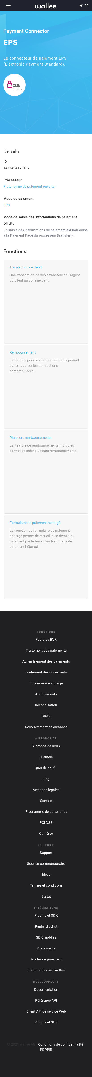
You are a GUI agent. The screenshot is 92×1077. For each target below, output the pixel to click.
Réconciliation (46, 705)
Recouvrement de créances (46, 727)
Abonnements (46, 694)
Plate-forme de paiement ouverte (28, 186)
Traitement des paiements (46, 650)
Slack (46, 716)
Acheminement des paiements (46, 661)
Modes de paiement (46, 959)
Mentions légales (46, 790)
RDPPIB (46, 1050)
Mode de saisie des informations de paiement (40, 217)
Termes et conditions (46, 885)
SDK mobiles (46, 937)
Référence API (46, 1000)
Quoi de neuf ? (46, 768)
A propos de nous (46, 746)
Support (46, 852)
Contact (46, 801)
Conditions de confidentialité (60, 1044)
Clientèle (46, 757)
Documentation (46, 989)
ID (5, 161)
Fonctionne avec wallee (46, 970)
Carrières (46, 833)
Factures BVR (46, 639)
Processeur (12, 180)
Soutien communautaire (46, 863)
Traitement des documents (46, 672)
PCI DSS (46, 822)
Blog (46, 779)
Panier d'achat (46, 926)
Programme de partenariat (46, 811)
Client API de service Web (46, 1011)
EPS (6, 205)
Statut (46, 896)
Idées (46, 874)
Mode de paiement (18, 198)
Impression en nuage (46, 683)
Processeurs (46, 948)
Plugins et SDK (46, 915)
